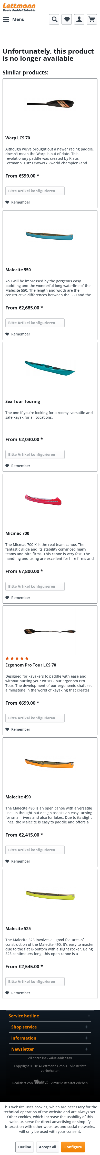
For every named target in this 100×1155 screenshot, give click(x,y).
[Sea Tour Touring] (50, 368)
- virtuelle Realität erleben (68, 1083)
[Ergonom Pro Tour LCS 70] (50, 631)
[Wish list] (67, 19)
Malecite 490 (18, 797)
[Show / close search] (54, 19)
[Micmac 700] (50, 500)
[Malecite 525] (50, 895)
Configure (73, 1146)
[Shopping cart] (92, 19)
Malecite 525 (18, 928)
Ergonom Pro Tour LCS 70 (30, 665)
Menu (18, 19)
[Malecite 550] (50, 236)
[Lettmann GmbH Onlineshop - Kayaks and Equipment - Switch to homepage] (19, 7)
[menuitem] (13, 19)
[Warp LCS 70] (50, 104)
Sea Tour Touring (22, 401)
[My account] (79, 19)
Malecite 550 (18, 270)
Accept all (47, 1146)
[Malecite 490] (50, 763)
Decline (24, 1146)
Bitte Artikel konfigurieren (31, 190)
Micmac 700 (17, 533)
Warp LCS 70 (17, 138)
